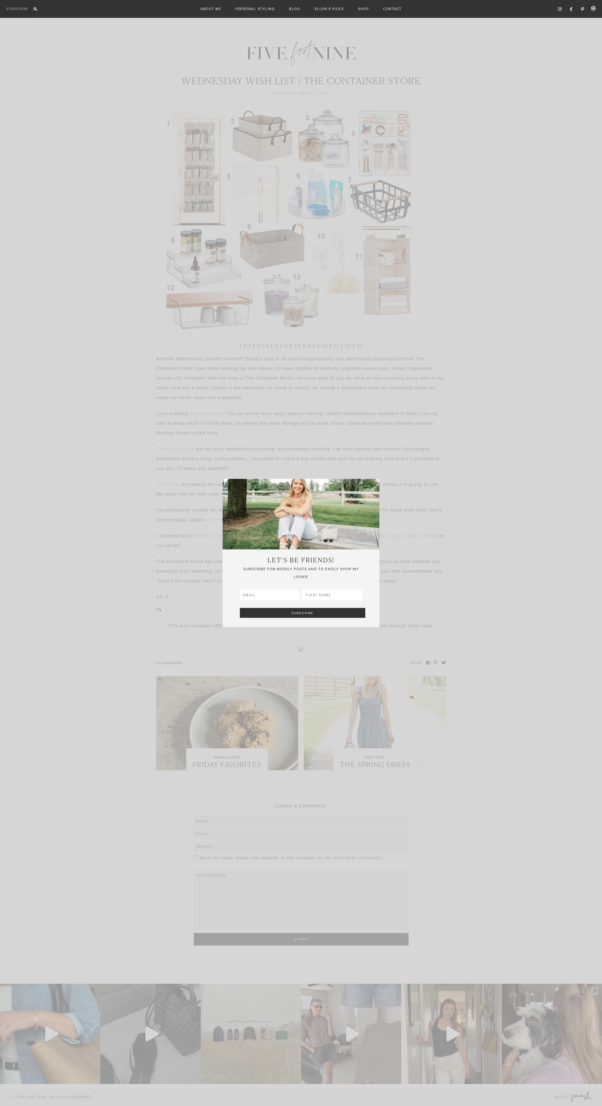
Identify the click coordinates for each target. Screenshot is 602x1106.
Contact (392, 8)
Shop (363, 8)
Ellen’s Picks (329, 8)
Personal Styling (255, 8)
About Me (210, 8)
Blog (294, 8)
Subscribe (17, 8)
